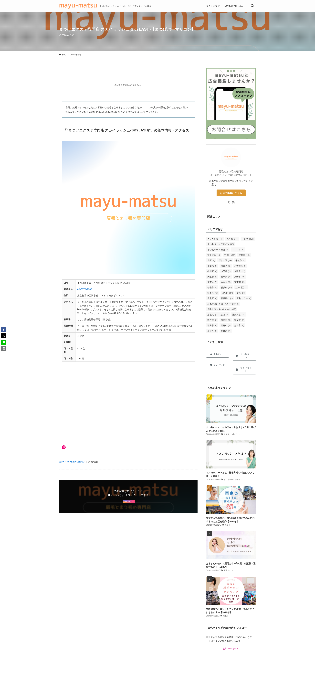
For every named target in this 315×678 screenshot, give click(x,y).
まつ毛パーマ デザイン (220, 244)
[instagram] (233, 202)
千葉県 (212, 265)
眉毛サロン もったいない (221, 309)
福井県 (226, 319)
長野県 (226, 330)
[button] (3, 329)
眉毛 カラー (243, 298)
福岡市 (239, 319)
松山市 (212, 287)
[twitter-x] (229, 202)
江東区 (212, 292)
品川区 (212, 271)
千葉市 (240, 260)
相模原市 (227, 298)
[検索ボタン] (252, 6)
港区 (241, 292)
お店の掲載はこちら (231, 193)
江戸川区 (241, 287)
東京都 (239, 282)
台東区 (226, 265)
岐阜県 (226, 276)
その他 (232, 238)
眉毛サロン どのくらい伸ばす (223, 303)
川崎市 (239, 276)
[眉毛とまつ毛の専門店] (78, 6)
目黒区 (212, 298)
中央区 (229, 254)
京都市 (244, 254)
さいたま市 (214, 238)
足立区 (212, 330)
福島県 (212, 325)
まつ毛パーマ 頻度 (217, 249)
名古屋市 (240, 265)
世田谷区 (213, 254)
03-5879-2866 (84, 289)
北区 (211, 260)
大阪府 (212, 276)
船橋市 (226, 325)
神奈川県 (238, 314)
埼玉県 (226, 271)
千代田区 (225, 260)
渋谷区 (227, 292)
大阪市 (239, 271)
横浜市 (226, 287)
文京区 (212, 282)
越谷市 (239, 325)
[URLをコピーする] (3, 348)
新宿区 (226, 282)
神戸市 (212, 319)
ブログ (238, 249)
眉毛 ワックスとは (217, 314)
